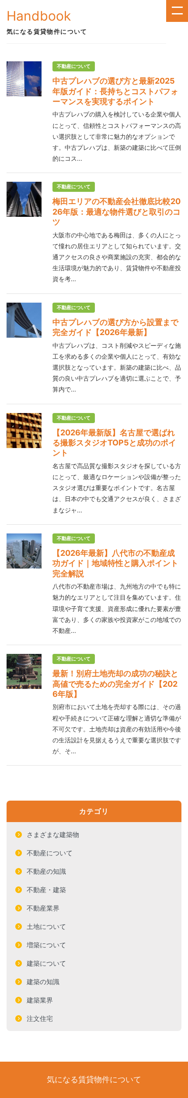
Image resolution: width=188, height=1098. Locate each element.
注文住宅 (40, 1018)
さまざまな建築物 (53, 834)
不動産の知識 (46, 871)
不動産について (50, 853)
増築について (46, 945)
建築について (46, 963)
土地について (46, 926)
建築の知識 (43, 982)
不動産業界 (43, 908)
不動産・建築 (46, 890)
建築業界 (40, 1000)
